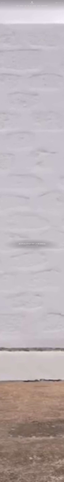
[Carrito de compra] (62, 2)
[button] (17, 6)
